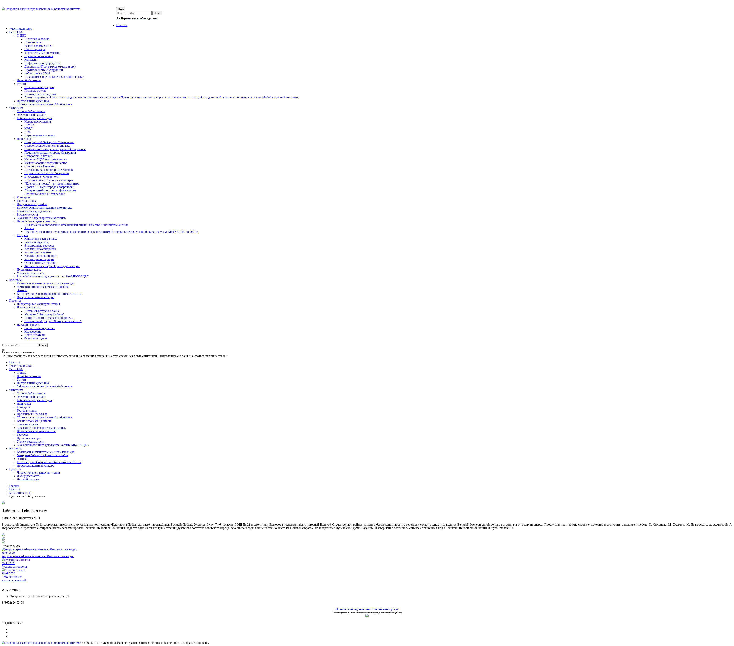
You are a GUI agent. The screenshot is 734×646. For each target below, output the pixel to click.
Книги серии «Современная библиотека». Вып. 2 (49, 462)
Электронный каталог (31, 396)
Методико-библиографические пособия (42, 455)
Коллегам (15, 448)
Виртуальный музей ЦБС (33, 383)
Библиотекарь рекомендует (34, 400)
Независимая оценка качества (36, 431)
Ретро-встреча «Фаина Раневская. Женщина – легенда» (38, 556)
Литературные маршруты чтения (38, 472)
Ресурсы (22, 434)
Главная (14, 485)
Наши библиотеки (29, 376)
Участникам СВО (20, 365)
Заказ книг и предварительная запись (41, 427)
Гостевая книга (27, 410)
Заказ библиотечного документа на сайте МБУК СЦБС (53, 445)
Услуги (21, 379)
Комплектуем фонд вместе (34, 420)
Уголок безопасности (31, 441)
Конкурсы (23, 407)
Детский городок (28, 479)
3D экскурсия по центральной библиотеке (44, 417)
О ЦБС (21, 372)
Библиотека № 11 (20, 492)
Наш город (24, 403)
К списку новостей (14, 580)
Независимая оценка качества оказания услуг (367, 609)
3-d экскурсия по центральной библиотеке (44, 386)
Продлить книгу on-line (32, 414)
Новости (14, 362)
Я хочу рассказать (28, 476)
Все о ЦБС (16, 369)
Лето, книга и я (12, 576)
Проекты (15, 469)
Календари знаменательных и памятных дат (45, 451)
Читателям (16, 389)
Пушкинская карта (29, 438)
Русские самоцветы (14, 566)
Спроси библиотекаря (31, 393)
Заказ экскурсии (27, 424)
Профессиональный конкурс (35, 465)
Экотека (22, 458)
